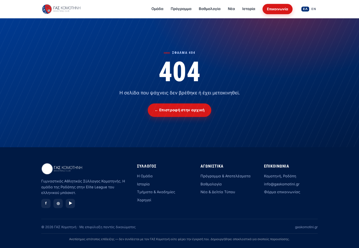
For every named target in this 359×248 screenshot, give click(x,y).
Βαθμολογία (210, 9)
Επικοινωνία (277, 9)
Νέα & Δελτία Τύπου (218, 192)
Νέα (231, 9)
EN (313, 9)
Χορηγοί (144, 200)
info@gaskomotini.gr (282, 184)
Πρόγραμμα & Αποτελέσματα (226, 176)
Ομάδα (157, 9)
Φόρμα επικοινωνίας (282, 192)
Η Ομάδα (145, 176)
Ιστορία (248, 9)
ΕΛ (305, 9)
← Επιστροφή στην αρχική (180, 110)
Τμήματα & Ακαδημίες (156, 192)
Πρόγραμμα (181, 9)
